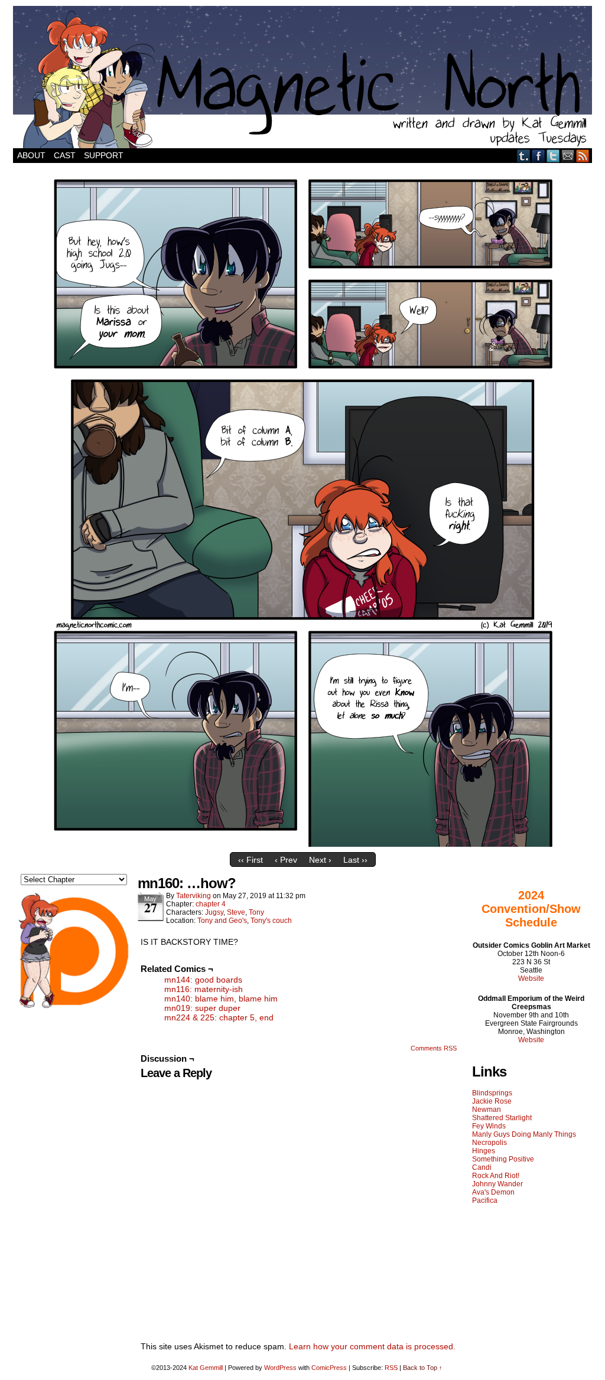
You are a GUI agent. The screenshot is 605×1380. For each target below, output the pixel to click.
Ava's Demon (493, 1192)
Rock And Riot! (495, 1176)
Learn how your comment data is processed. (372, 1346)
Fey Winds (489, 1126)
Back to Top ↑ (423, 1367)
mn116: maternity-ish (203, 989)
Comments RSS (434, 1048)
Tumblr (523, 155)
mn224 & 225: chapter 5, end (219, 1017)
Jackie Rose (492, 1101)
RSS (582, 155)
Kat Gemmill (205, 1367)
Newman (486, 1109)
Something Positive (503, 1159)
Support (103, 155)
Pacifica (484, 1200)
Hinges (483, 1151)
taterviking (193, 896)
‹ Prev (286, 859)
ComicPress (329, 1367)
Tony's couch (271, 920)
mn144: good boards (203, 979)
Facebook (538, 155)
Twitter (553, 155)
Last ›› (355, 859)
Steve (236, 912)
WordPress (280, 1367)
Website (531, 978)
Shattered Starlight (502, 1118)
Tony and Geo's (222, 920)
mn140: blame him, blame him (221, 998)
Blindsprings (492, 1093)
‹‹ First (250, 859)
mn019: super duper (202, 1008)
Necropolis (489, 1142)
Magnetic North (302, 77)
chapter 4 (211, 904)
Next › (320, 859)
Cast (65, 155)
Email (568, 155)
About (31, 155)
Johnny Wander (497, 1184)
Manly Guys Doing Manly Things (524, 1134)
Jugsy (214, 912)
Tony (256, 912)
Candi (482, 1167)
